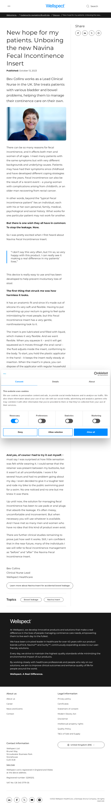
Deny (20, 432)
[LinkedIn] (85, 33)
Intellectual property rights (70, 724)
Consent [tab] (19, 381)
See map (10, 765)
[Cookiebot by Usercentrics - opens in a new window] (96, 374)
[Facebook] (78, 33)
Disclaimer (63, 719)
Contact (10, 714)
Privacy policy (64, 699)
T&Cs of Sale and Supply (69, 734)
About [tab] (92, 381)
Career (9, 704)
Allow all (91, 432)
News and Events (14, 709)
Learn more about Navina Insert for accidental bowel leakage (40, 585)
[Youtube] (32, 800)
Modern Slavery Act (67, 714)
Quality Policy (64, 729)
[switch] (42, 421)
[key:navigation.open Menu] (8, 6)
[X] (91, 33)
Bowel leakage (31, 599)
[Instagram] (39, 800)
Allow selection (55, 432)
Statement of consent (68, 709)
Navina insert (53, 599)
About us (10, 699)
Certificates (63, 704)
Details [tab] (55, 381)
